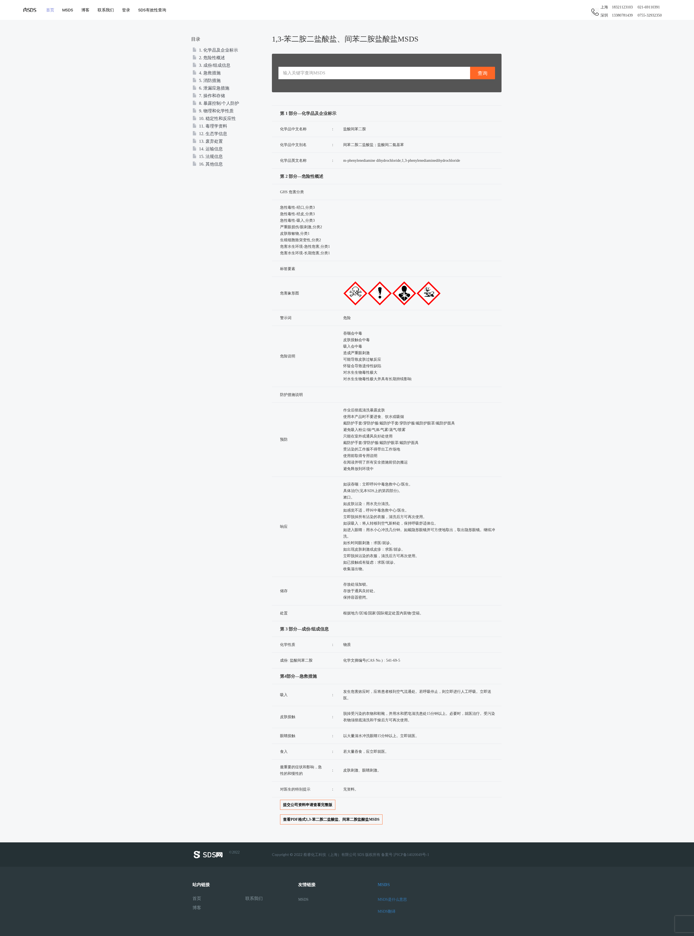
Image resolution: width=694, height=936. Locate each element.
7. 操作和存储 (211, 95)
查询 (482, 73)
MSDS (67, 10)
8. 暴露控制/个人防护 (218, 103)
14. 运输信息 (210, 149)
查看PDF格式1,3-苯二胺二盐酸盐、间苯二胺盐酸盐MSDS (331, 819)
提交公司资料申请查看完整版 (307, 805)
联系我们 (106, 10)
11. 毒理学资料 (212, 126)
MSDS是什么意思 (392, 899)
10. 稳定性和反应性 (217, 118)
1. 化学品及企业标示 (218, 50)
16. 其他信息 (210, 164)
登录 (126, 10)
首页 (50, 10)
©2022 (234, 852)
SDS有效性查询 (152, 10)
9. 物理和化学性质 (216, 111)
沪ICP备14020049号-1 (411, 855)
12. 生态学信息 (212, 133)
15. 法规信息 (210, 156)
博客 (85, 10)
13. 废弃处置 (210, 141)
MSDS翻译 (387, 911)
